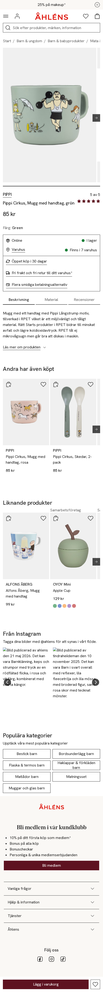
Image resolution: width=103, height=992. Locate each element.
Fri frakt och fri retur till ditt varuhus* (42, 273)
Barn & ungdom (29, 40)
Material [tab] (51, 299)
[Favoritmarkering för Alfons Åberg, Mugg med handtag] (43, 518)
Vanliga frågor (19, 888)
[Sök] (8, 28)
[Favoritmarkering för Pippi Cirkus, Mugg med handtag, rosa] (43, 384)
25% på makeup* (51, 4)
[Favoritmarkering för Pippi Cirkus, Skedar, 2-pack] (90, 384)
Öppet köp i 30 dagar (29, 261)
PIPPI (7, 194)
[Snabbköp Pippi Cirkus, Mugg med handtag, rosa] (8, 384)
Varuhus (18, 249)
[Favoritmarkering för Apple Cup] (90, 518)
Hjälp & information (24, 902)
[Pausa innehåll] (97, 5)
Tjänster (15, 915)
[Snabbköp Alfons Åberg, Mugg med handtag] (8, 518)
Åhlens (13, 929)
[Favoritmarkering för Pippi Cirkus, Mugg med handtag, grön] (95, 984)
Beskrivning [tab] (19, 299)
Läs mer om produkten (21, 347)
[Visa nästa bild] (94, 118)
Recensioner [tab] (84, 299)
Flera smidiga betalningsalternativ (39, 284)
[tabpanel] (51, 328)
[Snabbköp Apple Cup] (56, 518)
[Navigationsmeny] (6, 16)
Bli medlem (51, 865)
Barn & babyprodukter (66, 40)
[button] (7, 682)
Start (7, 40)
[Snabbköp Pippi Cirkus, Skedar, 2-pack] (56, 384)
